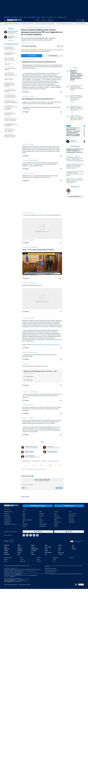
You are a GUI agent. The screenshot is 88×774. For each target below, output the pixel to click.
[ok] (30, 535)
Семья (55, 526)
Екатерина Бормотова (33, 160)
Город (24, 517)
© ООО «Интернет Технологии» (25, 584)
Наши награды (7, 517)
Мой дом (41, 520)
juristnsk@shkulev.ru (33, 575)
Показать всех (11, 40)
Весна (24, 515)
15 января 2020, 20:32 (25, 42)
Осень (55, 513)
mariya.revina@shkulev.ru (8, 581)
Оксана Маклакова (52, 451)
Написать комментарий (30, 46)
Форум (25, 17)
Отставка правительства (53, 461)
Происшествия (57, 517)
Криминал (41, 513)
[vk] (27, 535)
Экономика (71, 520)
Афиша (38, 17)
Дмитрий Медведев (26, 461)
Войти (26, 488)
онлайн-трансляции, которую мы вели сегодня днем (46, 344)
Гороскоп (43, 17)
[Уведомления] (80, 20)
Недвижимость (7, 17)
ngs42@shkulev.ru (18, 574)
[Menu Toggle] (4, 20)
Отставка (44, 461)
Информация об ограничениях (50, 568)
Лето (40, 517)
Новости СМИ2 (25, 496)
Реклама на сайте (8, 511)
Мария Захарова (29, 451)
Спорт (70, 511)
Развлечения (57, 522)
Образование (42, 526)
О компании (7, 515)
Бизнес (24, 513)
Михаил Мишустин (36, 461)
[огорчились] (24, 380)
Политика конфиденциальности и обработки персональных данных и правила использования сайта (63, 573)
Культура (41, 515)
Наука (40, 522)
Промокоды (60, 17)
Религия (56, 524)
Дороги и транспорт (27, 520)
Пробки (44, 20)
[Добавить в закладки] (58, 46)
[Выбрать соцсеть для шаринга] (62, 46)
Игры (65, 17)
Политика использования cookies (51, 570)
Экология (71, 517)
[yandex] (37, 535)
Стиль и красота (72, 513)
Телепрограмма (31, 17)
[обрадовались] (24, 376)
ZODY (55, 17)
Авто (24, 511)
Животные (25, 524)
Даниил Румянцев (13, 31)
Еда (23, 522)
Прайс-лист (6, 513)
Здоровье (25, 526)
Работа (55, 520)
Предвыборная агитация (9, 524)
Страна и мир (72, 515)
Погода (21, 17)
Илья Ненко (11, 36)
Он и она (56, 511)
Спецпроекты (72, 522)
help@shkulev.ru (12, 576)
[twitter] (34, 535)
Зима (40, 511)
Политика (56, 515)
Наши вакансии (7, 520)
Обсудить (26, 91)
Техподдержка (7, 522)
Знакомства (15, 17)
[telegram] (24, 535)
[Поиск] (77, 20)
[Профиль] (83, 20)
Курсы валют (49, 17)
